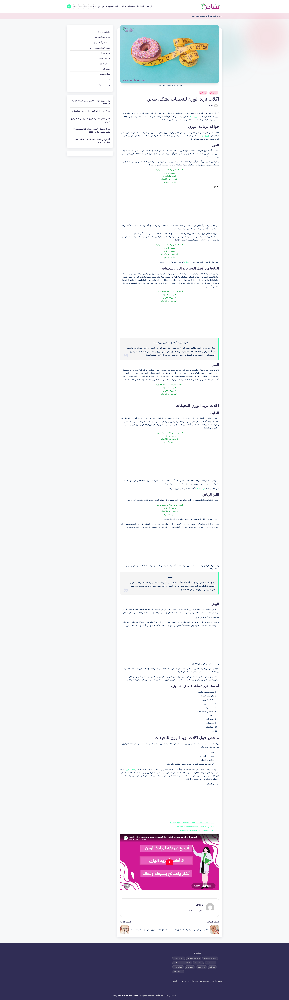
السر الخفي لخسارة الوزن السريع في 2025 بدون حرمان (90, 120)
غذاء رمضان (105, 74)
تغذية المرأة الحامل (102, 37)
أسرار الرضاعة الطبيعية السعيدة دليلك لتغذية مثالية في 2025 (92, 141)
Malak (199, 905)
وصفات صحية (104, 85)
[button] (196, 910)
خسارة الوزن (104, 64)
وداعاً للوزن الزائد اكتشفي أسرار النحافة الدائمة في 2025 (91, 102)
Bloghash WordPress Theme (125, 995)
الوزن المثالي (193, 116)
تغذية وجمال (213, 93)
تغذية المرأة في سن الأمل (99, 48)
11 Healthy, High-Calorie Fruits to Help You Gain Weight (192, 823)
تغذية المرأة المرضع (102, 43)
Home (220, 16)
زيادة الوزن (203, 93)
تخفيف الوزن (130, 769)
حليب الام (187, 262)
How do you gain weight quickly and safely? (196, 830)
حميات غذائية (104, 58)
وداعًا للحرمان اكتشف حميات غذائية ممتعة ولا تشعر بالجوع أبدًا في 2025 (91, 130)
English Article (104, 32)
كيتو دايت (106, 79)
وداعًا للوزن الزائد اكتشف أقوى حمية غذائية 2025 (90, 111)
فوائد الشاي (200, 488)
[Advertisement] (169, 206)
